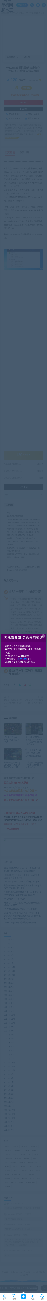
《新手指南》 (22, 659)
